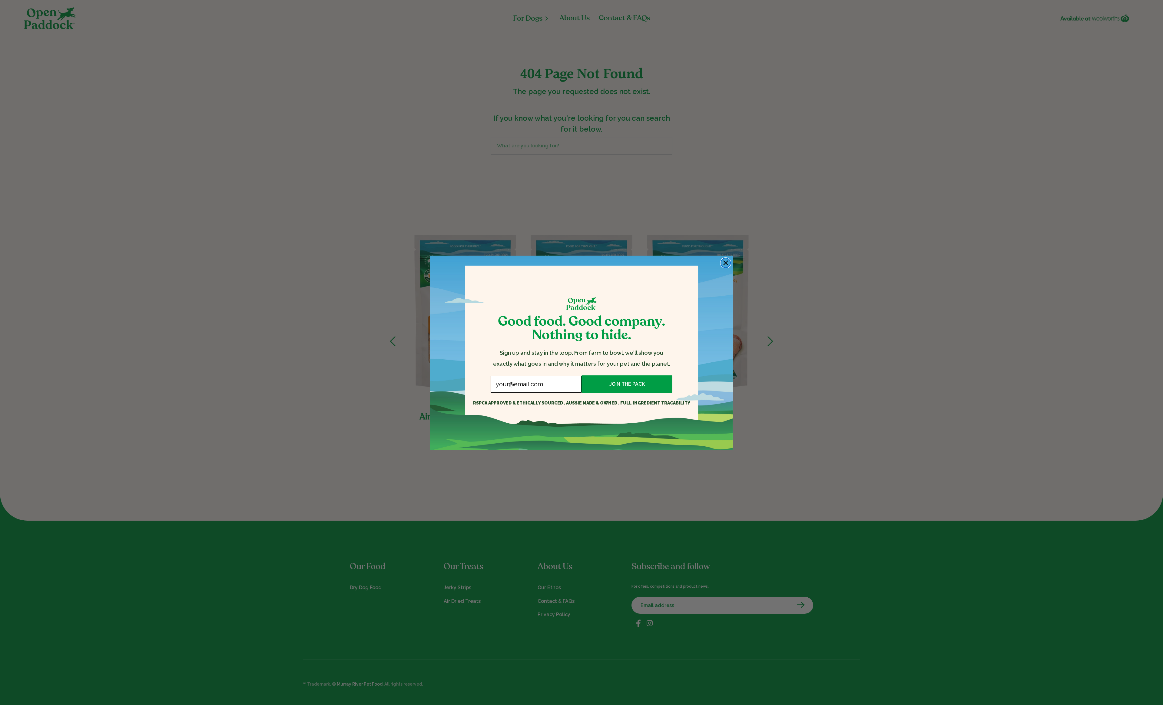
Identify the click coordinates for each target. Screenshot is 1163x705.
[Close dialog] (726, 263)
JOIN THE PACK (627, 384)
